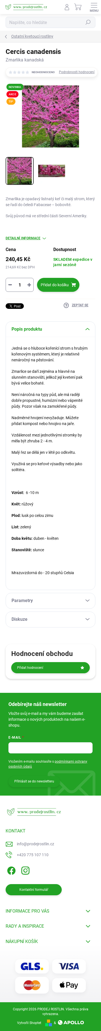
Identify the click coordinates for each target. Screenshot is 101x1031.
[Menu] (94, 7)
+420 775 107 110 (33, 855)
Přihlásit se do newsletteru (34, 781)
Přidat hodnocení (30, 668)
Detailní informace (23, 238)
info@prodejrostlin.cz (35, 844)
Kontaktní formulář (33, 890)
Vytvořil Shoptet (29, 1023)
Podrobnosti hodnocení (77, 72)
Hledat (88, 22)
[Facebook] (10, 870)
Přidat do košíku (55, 285)
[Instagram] (24, 870)
